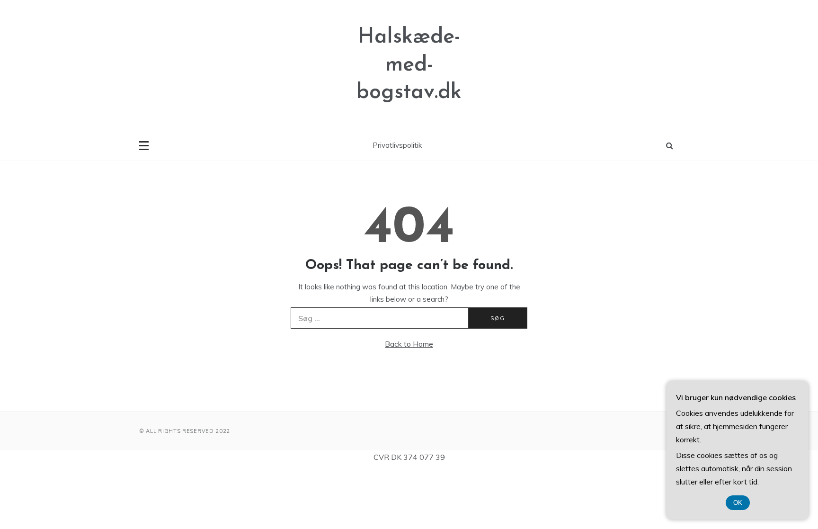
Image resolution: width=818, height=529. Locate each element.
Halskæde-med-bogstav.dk (409, 65)
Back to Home (409, 344)
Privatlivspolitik (397, 145)
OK (737, 502)
